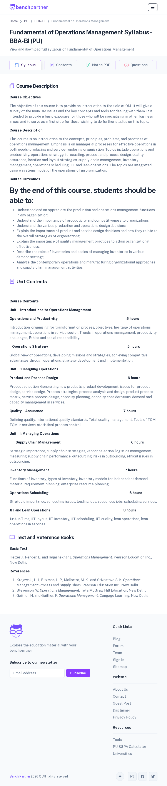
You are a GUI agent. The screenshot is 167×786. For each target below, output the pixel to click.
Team (117, 653)
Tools (117, 740)
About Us (120, 689)
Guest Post (122, 703)
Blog (116, 639)
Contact (119, 696)
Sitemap (120, 667)
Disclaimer (121, 710)
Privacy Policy (124, 717)
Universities (122, 754)
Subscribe (78, 673)
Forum (118, 646)
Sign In (118, 660)
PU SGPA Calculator (129, 747)
